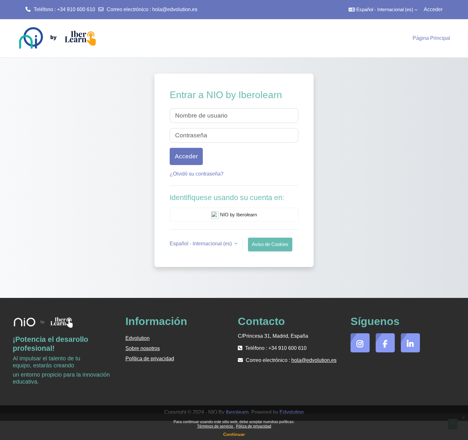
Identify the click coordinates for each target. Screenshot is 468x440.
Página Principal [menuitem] (431, 38)
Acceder (433, 9)
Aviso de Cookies (270, 244)
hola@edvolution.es (174, 9)
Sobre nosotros (142, 348)
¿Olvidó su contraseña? (196, 174)
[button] (383, 9)
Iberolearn (237, 412)
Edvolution (137, 338)
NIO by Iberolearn (238, 214)
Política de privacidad (149, 358)
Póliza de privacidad (253, 426)
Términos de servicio (215, 426)
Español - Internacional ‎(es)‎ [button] (201, 243)
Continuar (234, 434)
